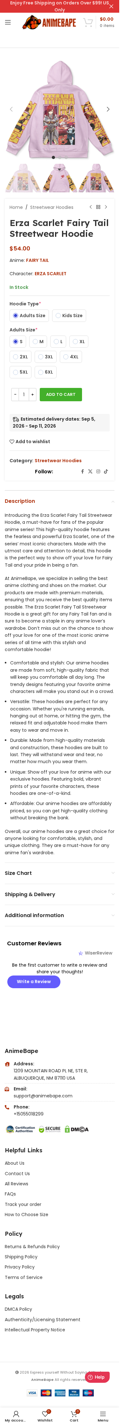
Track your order (23, 1204)
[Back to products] (98, 207)
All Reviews (16, 1184)
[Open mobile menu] (8, 22)
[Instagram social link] (98, 471)
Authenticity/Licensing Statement (42, 1319)
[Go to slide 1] (53, 157)
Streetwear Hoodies (51, 207)
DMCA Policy (18, 1309)
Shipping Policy (21, 1257)
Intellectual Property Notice (35, 1330)
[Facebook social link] (82, 471)
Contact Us (17, 1173)
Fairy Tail (37, 260)
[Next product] (106, 207)
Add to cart (61, 394)
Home (16, 207)
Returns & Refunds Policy (33, 1246)
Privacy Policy (20, 1267)
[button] (11, 109)
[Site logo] (49, 22)
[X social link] (90, 471)
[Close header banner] (111, 6)
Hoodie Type (25, 304)
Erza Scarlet (50, 273)
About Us (14, 1163)
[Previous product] (90, 207)
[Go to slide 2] (59, 157)
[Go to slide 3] (66, 157)
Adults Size (24, 330)
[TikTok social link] (106, 471)
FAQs (10, 1194)
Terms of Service (24, 1277)
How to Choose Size (26, 1214)
